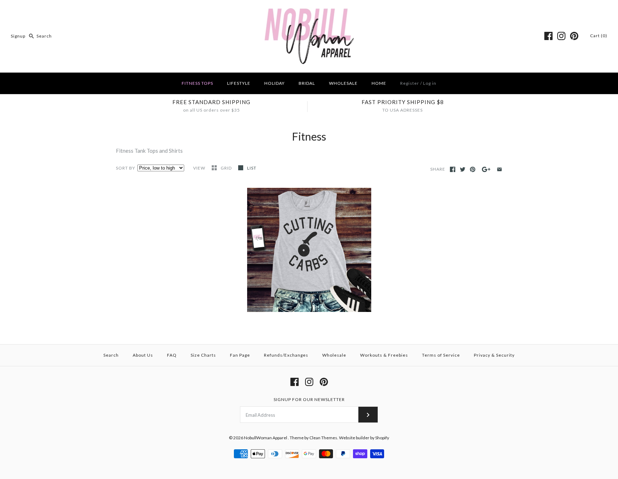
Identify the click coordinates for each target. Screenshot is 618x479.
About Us (143, 355)
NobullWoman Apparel (266, 437)
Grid (227, 168)
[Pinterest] (574, 36)
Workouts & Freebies (384, 355)
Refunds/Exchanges (286, 355)
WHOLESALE (343, 83)
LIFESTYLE (238, 83)
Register (409, 83)
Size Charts (203, 355)
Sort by (125, 168)
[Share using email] (499, 169)
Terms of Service (441, 355)
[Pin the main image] (472, 169)
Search (111, 355)
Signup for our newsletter (309, 399)
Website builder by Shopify (364, 437)
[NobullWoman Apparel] (309, 11)
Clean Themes (323, 437)
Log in (429, 83)
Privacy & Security (494, 355)
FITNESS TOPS (197, 83)
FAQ (172, 355)
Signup (18, 36)
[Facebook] (548, 36)
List (251, 168)
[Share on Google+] (486, 169)
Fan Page (240, 355)
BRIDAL (307, 83)
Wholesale (334, 355)
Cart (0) (598, 35)
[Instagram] (561, 36)
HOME (379, 83)
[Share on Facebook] (452, 169)
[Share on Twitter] (462, 169)
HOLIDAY (274, 83)
